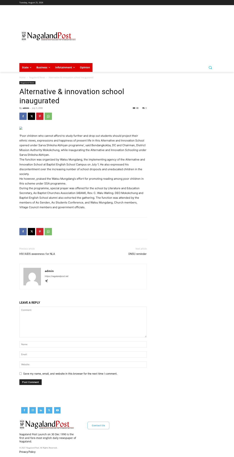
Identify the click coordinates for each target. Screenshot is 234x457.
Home (22, 77)
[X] (31, 116)
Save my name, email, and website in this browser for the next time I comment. (70, 373)
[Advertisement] (146, 35)
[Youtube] (57, 410)
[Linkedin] (41, 410)
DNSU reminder (138, 254)
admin (26, 108)
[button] (210, 67)
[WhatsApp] (48, 116)
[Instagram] (32, 410)
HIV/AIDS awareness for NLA (37, 254)
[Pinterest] (40, 116)
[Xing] (48, 281)
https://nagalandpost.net (56, 276)
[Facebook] (23, 116)
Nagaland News (37, 77)
